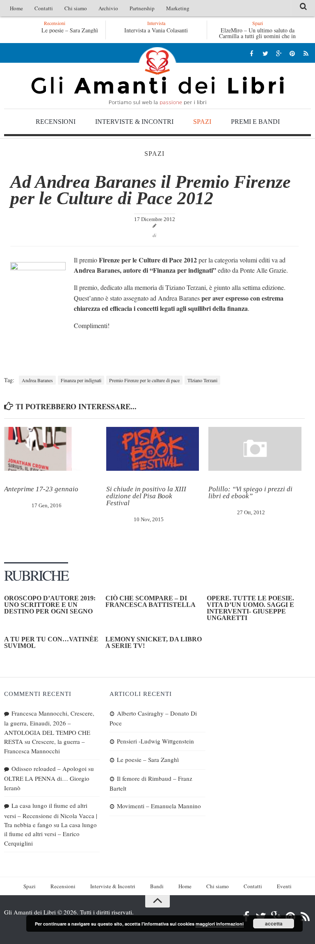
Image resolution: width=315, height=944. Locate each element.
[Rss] (306, 53)
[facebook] (252, 53)
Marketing (177, 8)
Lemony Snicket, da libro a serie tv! (153, 642)
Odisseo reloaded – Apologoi (49, 768)
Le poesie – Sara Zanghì (68, 30)
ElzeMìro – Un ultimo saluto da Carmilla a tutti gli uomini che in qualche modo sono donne (257, 36)
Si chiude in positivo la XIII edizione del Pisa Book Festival (146, 496)
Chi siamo (75, 8)
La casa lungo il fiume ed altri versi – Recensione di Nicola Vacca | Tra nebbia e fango (50, 815)
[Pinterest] (292, 53)
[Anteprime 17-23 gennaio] (50, 449)
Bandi (157, 886)
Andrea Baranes (37, 380)
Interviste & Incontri (134, 121)
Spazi (202, 121)
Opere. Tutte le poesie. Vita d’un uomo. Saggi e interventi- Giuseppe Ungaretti (250, 608)
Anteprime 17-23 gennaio (41, 489)
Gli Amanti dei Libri (157, 76)
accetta (274, 923)
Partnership (142, 8)
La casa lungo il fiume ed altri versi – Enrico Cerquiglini (50, 834)
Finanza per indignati (81, 380)
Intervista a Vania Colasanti (156, 30)
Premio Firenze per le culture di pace (144, 380)
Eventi (284, 886)
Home (16, 8)
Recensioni (55, 121)
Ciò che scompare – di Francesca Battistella (150, 601)
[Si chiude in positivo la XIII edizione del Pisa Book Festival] (152, 449)
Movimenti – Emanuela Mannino (159, 806)
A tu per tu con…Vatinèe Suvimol (51, 642)
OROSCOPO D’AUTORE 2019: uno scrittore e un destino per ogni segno (50, 605)
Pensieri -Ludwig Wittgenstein (155, 741)
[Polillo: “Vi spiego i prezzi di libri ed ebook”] (254, 449)
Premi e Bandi (255, 121)
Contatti (43, 8)
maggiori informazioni (220, 924)
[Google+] (279, 53)
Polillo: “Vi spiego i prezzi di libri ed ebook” (250, 492)
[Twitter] (265, 53)
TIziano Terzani (202, 380)
